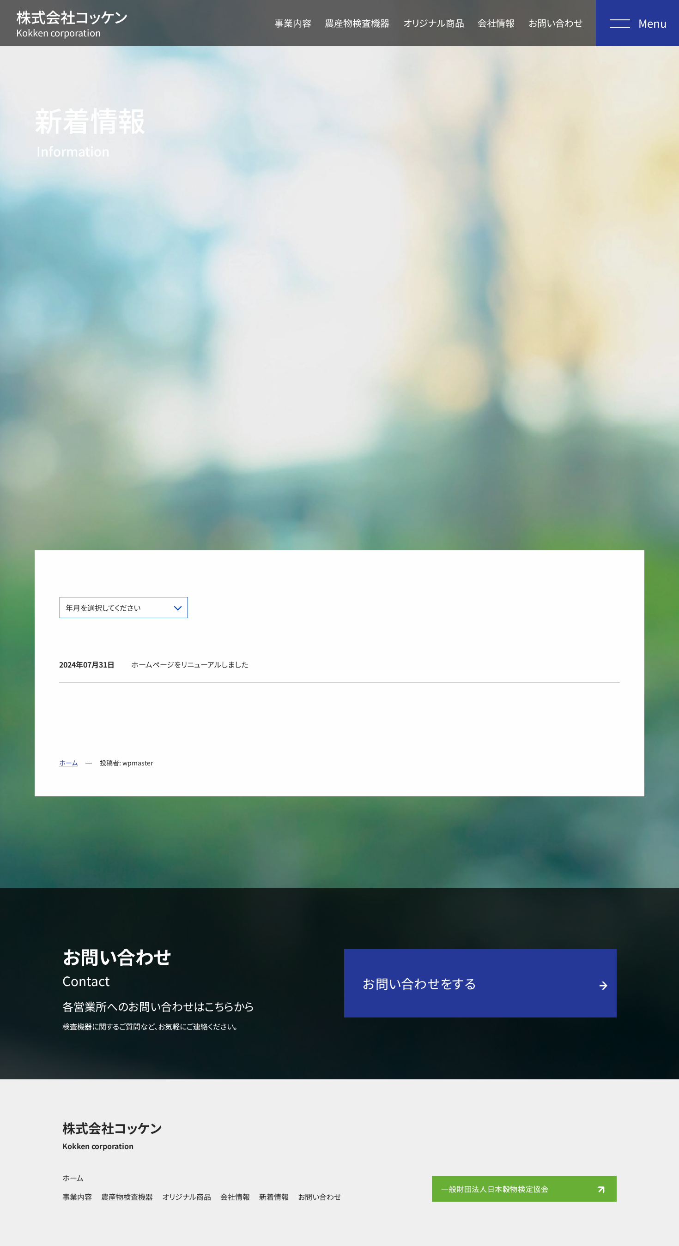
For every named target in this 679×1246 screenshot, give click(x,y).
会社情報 (496, 23)
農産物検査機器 (357, 23)
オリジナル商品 (433, 23)
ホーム (68, 762)
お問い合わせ (555, 23)
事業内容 (292, 23)
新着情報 (274, 1196)
